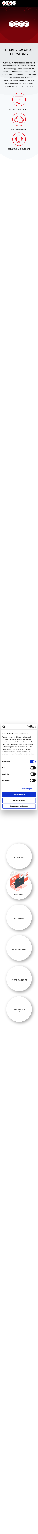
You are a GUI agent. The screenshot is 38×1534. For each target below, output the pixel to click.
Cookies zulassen (19, 794)
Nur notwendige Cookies (19, 806)
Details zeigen (27, 788)
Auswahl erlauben (19, 800)
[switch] (33, 767)
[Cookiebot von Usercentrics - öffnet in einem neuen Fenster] (27, 726)
